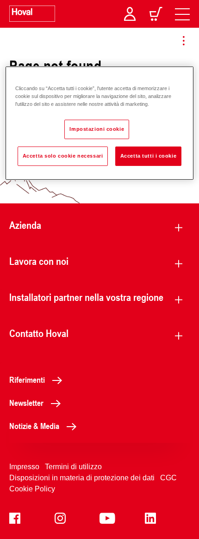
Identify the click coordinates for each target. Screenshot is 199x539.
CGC (168, 478)
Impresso (24, 467)
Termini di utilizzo (73, 467)
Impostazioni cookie (96, 129)
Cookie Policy (32, 489)
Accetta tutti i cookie (148, 156)
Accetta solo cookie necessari (63, 156)
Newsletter (26, 403)
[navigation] (182, 14)
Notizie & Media (34, 426)
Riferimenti (27, 380)
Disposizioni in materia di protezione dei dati (82, 478)
